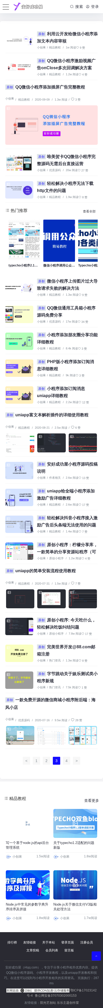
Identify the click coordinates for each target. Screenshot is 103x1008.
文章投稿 (32, 950)
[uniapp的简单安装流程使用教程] (20, 598)
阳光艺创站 (48, 1003)
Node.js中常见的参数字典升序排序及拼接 (27, 906)
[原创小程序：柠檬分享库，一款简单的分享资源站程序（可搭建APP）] (19, 551)
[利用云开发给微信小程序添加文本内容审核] (19, 40)
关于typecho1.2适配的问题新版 (73, 845)
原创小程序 (56, 558)
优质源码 (55, 170)
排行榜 (12, 942)
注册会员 (86, 942)
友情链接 (29, 942)
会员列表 (51, 950)
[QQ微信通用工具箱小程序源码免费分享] (19, 314)
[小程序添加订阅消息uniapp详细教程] (19, 395)
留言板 (69, 950)
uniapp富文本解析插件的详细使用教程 (47, 415)
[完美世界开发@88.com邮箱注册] (19, 653)
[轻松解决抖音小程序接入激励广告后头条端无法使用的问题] (19, 524)
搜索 (78, 6)
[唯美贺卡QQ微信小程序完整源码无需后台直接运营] (19, 163)
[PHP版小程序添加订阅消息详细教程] (19, 368)
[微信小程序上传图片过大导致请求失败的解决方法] (19, 287)
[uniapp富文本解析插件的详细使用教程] (20, 442)
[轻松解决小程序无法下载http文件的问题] (19, 190)
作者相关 (55, 477)
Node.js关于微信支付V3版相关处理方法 (75, 906)
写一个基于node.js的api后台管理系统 (27, 845)
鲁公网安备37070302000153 (56, 995)
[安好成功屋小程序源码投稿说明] (19, 470)
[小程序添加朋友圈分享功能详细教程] (19, 341)
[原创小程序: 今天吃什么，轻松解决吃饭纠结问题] (19, 626)
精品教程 (55, 47)
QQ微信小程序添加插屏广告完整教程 (46, 87)
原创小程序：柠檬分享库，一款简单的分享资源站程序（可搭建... (67, 551)
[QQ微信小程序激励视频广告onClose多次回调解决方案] (19, 67)
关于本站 (48, 942)
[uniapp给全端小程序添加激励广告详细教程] (19, 497)
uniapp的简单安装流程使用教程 (41, 571)
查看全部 (89, 211)
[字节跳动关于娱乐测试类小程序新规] (19, 680)
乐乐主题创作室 (68, 1003)
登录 (94, 6)
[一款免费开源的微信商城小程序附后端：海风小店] (20, 735)
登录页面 (67, 942)
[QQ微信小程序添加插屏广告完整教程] (51, 125)
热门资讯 (55, 660)
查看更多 (91, 800)
